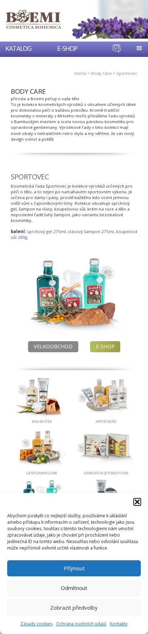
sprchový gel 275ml (46, 231)
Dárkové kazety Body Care (106, 473)
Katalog (18, 48)
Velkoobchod (53, 346)
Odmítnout (74, 587)
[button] (137, 501)
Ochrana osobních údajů (81, 624)
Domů (80, 73)
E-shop (67, 48)
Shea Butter (42, 421)
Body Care (101, 73)
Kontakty (119, 624)
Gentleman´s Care (42, 473)
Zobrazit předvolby (74, 607)
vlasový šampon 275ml (91, 231)
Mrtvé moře (106, 421)
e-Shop (105, 346)
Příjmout (74, 568)
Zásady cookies (36, 624)
